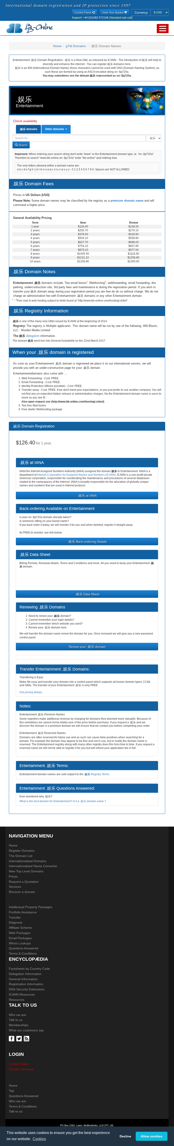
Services (15, 886)
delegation (33, 336)
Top (11, 1091)
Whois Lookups (20, 943)
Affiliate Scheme (20, 927)
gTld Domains (76, 46)
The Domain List (20, 856)
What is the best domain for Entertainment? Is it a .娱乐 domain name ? (62, 801)
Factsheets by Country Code (29, 968)
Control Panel (18, 1064)
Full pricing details (30, 692)
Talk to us (15, 1020)
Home (57, 46)
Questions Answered (23, 948)
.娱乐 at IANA (87, 495)
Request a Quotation (24, 881)
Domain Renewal (21, 1069)
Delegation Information (25, 974)
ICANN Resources (22, 994)
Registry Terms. (97, 774)
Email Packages (20, 938)
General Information (23, 979)
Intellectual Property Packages (30, 907)
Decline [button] (125, 1136)
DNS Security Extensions (26, 989)
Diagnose (15, 922)
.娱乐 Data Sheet (87, 594)
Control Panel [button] (83, 12)
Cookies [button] (39, 1139)
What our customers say (26, 1030)
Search (22, 145)
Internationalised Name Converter (33, 866)
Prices (13, 876)
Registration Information (26, 984)
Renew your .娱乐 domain (87, 646)
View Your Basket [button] (113, 12)
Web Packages (19, 933)
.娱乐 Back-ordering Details (87, 541)
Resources (16, 999)
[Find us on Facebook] (12, 1038)
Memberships (18, 1025)
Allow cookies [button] (151, 1136)
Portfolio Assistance (23, 912)
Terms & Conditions (23, 953)
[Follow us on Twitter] (19, 1038)
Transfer (15, 917)
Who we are (17, 1015)
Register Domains (21, 850)
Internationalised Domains (27, 861)
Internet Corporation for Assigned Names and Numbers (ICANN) (76, 474)
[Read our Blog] (27, 1038)
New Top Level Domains (26, 871)
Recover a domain (22, 892)
